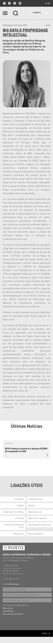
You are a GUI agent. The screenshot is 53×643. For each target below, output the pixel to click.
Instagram (4, 3)
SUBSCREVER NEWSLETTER (16, 600)
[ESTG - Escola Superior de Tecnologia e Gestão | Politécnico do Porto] (40, 13)
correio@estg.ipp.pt (12, 584)
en (46, 3)
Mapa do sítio (8, 608)
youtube (20, 3)
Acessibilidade (8, 611)
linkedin (14, 3)
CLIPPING (19, 518)
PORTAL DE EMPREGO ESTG (14, 526)
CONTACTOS (18, 533)
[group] (26, 449)
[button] (47, 455)
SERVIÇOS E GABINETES (15, 589)
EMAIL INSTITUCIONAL (13, 512)
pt (49, 3)
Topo (45, 633)
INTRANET (19, 499)
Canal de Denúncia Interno (13, 614)
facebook (9, 3)
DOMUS (20, 505)
